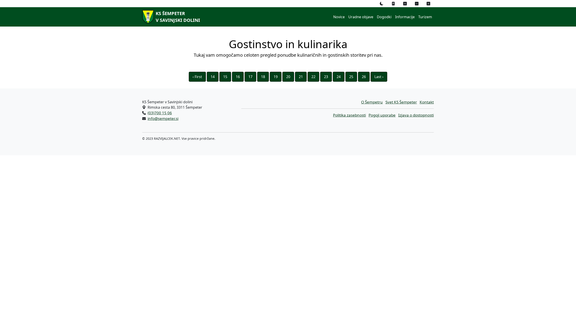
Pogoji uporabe (382, 115)
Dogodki (384, 16)
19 (276, 76)
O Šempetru (372, 102)
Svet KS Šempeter (401, 102)
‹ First (197, 76)
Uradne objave (360, 16)
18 (263, 76)
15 (225, 76)
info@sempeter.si (163, 118)
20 (288, 76)
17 (250, 76)
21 (301, 76)
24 (339, 76)
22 (313, 76)
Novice (339, 16)
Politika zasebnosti (349, 115)
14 (213, 76)
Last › (378, 76)
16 (238, 76)
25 (351, 76)
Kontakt (427, 102)
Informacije (405, 16)
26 (364, 76)
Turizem (425, 16)
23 (326, 76)
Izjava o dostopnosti (416, 115)
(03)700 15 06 (160, 112)
